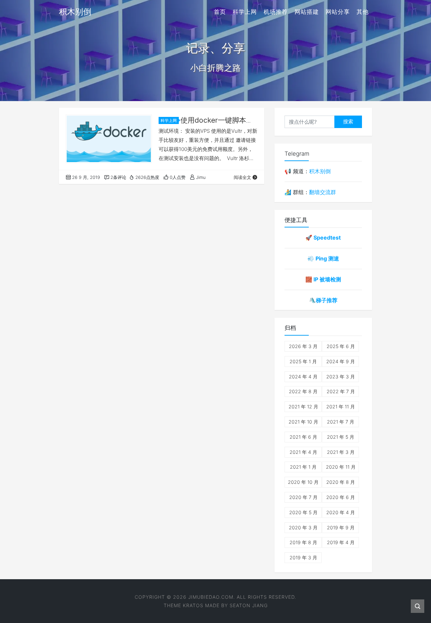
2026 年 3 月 (303, 346)
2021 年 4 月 (303, 452)
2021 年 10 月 (303, 422)
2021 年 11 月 (340, 406)
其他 (363, 11)
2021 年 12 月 (303, 406)
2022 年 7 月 (341, 391)
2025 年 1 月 (303, 361)
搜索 (348, 121)
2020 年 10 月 (303, 482)
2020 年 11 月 (341, 467)
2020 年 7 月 (303, 497)
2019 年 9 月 (341, 527)
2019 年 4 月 (341, 542)
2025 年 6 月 (341, 346)
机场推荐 (276, 11)
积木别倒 (320, 171)
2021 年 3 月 (341, 452)
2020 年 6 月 (340, 497)
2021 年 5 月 (340, 437)
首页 (220, 11)
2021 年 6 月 (303, 437)
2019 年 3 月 (303, 557)
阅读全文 (242, 177)
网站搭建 (307, 11)
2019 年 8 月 (303, 542)
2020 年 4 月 (340, 512)
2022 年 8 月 (303, 391)
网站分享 (338, 11)
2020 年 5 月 (303, 512)
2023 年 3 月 (340, 376)
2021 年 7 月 (340, 422)
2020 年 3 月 (303, 527)
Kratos (193, 605)
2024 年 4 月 (303, 376)
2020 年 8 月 (340, 482)
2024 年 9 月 (340, 361)
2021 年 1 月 (303, 467)
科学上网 (245, 11)
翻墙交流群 (322, 192)
